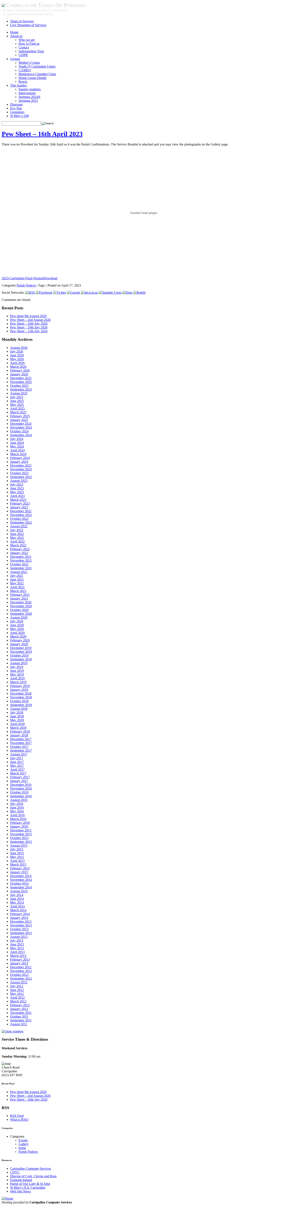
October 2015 (19, 838)
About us (16, 36)
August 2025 (18, 393)
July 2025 (16, 397)
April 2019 (17, 678)
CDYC (15, 1172)
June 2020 (17, 625)
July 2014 (16, 895)
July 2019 (16, 667)
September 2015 (21, 841)
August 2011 (18, 1024)
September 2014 (21, 887)
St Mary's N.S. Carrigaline (27, 1187)
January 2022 (19, 553)
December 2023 (20, 465)
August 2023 (18, 480)
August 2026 (18, 347)
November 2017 (21, 743)
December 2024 (20, 423)
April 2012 (17, 997)
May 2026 (17, 359)
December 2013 (20, 921)
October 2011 (19, 1016)
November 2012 (21, 971)
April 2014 (17, 906)
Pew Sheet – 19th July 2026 (28, 327)
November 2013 (21, 925)
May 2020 (17, 629)
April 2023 (17, 496)
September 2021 (21, 568)
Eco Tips (16, 108)
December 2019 (20, 648)
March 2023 (18, 499)
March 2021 (18, 591)
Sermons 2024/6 (29, 97)
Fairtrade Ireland (21, 1180)
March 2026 (18, 366)
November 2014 (21, 879)
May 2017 (17, 765)
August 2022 (18, 526)
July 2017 (16, 758)
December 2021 (20, 556)
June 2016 (17, 807)
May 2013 (17, 948)
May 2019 (17, 674)
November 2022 (21, 515)
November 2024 (21, 427)
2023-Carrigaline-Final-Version (22, 278)
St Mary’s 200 (19, 116)
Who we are (27, 40)
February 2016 (20, 822)
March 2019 (18, 682)
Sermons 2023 (28, 100)
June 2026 (17, 355)
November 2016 (21, 788)
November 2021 (21, 560)
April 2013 (17, 952)
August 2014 (18, 891)
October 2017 (19, 746)
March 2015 (18, 864)
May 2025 (17, 404)
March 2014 (18, 910)
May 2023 (17, 492)
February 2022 (20, 549)
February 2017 (20, 777)
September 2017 (21, 750)
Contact (24, 47)
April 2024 (17, 450)
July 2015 (16, 849)
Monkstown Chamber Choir (37, 74)
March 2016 (18, 819)
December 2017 (20, 739)
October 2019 (19, 655)
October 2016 (19, 792)
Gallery (23, 1144)
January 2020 (19, 644)
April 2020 (17, 632)
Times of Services (22, 21)
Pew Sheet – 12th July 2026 (28, 331)
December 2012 (20, 967)
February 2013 (20, 959)
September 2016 (21, 796)
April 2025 (17, 408)
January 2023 (19, 507)
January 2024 (19, 461)
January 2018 (19, 735)
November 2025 (21, 382)
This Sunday (18, 85)
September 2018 (21, 705)
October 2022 (19, 518)
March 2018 (18, 727)
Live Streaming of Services (28, 25)
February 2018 (20, 731)
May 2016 (17, 811)
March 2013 (18, 955)
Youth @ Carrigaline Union (37, 66)
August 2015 (18, 845)
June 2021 (17, 579)
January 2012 (19, 1009)
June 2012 (17, 990)
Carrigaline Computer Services (30, 1168)
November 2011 (21, 1013)
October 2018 (19, 701)
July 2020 (16, 621)
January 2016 (19, 826)
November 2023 (21, 469)
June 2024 (17, 442)
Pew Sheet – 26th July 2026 (28, 323)
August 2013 (18, 936)
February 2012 (20, 1005)
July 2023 (16, 484)
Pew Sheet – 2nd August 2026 (30, 320)
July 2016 (16, 803)
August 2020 (18, 617)
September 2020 (21, 613)
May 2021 (17, 583)
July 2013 (16, 940)
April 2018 (17, 724)
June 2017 (17, 762)
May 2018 (17, 720)
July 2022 (16, 530)
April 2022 (17, 541)
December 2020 (20, 602)
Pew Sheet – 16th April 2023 (42, 134)
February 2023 (20, 503)
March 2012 (18, 1001)
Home (14, 32)
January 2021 (19, 598)
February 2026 (20, 370)
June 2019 (17, 670)
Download (50, 278)
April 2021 (17, 587)
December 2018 (20, 693)
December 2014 (20, 876)
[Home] (7, 1198)
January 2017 (19, 781)
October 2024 (19, 431)
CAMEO (25, 70)
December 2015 (20, 830)
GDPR (23, 55)
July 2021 (16, 575)
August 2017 (18, 754)
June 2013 (17, 944)
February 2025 (20, 416)
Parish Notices (26, 285)
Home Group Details (32, 78)
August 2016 (18, 800)
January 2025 (19, 420)
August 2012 (18, 982)
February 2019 (20, 686)
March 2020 (18, 636)
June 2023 (17, 488)
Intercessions (27, 93)
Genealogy (17, 112)
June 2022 (17, 534)
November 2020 (21, 606)
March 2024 (18, 454)
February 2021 (20, 594)
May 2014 (17, 902)
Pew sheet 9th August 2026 (28, 316)
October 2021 (19, 564)
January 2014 (19, 917)
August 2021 (18, 572)
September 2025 (21, 389)
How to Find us (29, 43)
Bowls (23, 81)
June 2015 (17, 853)
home (22, 1148)
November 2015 (21, 834)
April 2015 (17, 860)
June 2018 (17, 716)
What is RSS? (19, 1119)
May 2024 (17, 446)
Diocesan (16, 104)
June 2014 (17, 898)
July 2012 (16, 986)
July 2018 (16, 712)
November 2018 (21, 697)
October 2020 (19, 610)
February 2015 (20, 868)
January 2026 (19, 374)
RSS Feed (17, 1116)
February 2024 (20, 458)
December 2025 (20, 378)
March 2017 (18, 773)
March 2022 (18, 545)
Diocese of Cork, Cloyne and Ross (33, 1176)
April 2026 (17, 363)
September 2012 (21, 978)
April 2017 (17, 769)
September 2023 (21, 477)
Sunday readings (30, 89)
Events (23, 1140)
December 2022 (20, 511)
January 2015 (19, 872)
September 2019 (21, 659)
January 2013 (19, 963)
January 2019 (19, 689)
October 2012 (19, 974)
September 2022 (21, 522)
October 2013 (19, 929)
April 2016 (17, 815)
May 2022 (17, 537)
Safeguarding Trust (31, 51)
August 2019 (18, 663)
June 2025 (17, 401)
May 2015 (17, 857)
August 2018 (18, 708)
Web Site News (20, 1191)
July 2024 (16, 439)
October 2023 (19, 473)
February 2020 (20, 640)
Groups (15, 59)
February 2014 (20, 914)
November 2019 (21, 651)
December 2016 (20, 784)
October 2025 (19, 385)
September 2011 (21, 1020)
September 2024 (21, 435)
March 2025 (18, 412)
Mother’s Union (29, 62)
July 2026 (16, 351)
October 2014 (19, 883)
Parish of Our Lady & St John (30, 1184)
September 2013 (21, 933)
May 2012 (17, 993)
